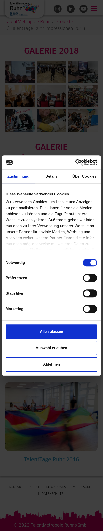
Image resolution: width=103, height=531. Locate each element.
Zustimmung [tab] (19, 176)
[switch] (90, 278)
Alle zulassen (51, 331)
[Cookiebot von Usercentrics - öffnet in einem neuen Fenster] (75, 162)
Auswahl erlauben (51, 348)
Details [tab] (52, 176)
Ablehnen (51, 364)
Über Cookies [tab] (84, 176)
